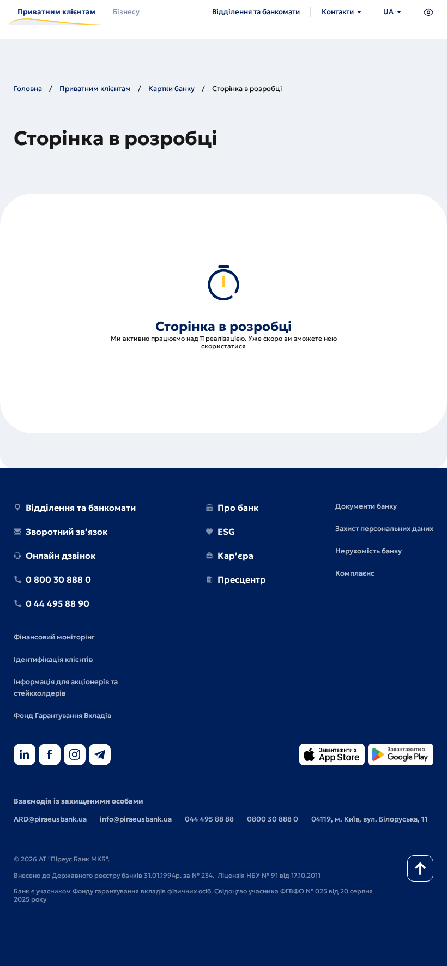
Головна (28, 88)
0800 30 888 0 (272, 819)
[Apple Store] (332, 755)
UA (388, 11)
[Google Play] (400, 755)
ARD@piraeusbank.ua (50, 819)
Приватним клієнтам (95, 88)
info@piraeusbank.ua (136, 819)
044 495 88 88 (209, 819)
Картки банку (171, 88)
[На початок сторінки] (420, 868)
